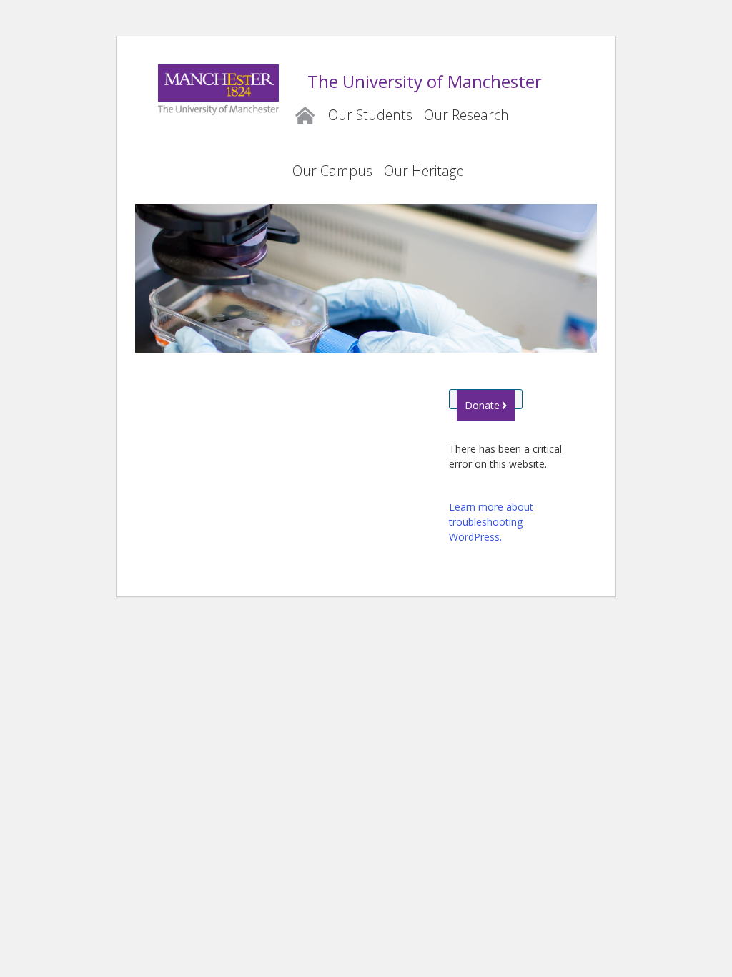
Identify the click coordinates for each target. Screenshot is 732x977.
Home (304, 113)
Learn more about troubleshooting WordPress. (491, 522)
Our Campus (332, 170)
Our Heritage (424, 170)
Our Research (466, 114)
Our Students (370, 114)
